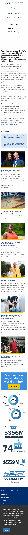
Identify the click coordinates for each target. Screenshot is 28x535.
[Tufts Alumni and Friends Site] (14, 3)
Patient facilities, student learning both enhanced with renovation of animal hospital (12, 317)
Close (6, 530)
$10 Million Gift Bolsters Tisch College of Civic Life (11, 171)
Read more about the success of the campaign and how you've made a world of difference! (13, 122)
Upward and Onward (8, 280)
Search (14, 8)
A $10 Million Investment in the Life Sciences (11, 357)
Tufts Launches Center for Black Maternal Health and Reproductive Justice (11, 243)
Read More (14, 386)
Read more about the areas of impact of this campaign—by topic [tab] (15, 137)
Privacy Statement (11, 524)
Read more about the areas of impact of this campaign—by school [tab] (15, 145)
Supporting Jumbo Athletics (10, 211)
